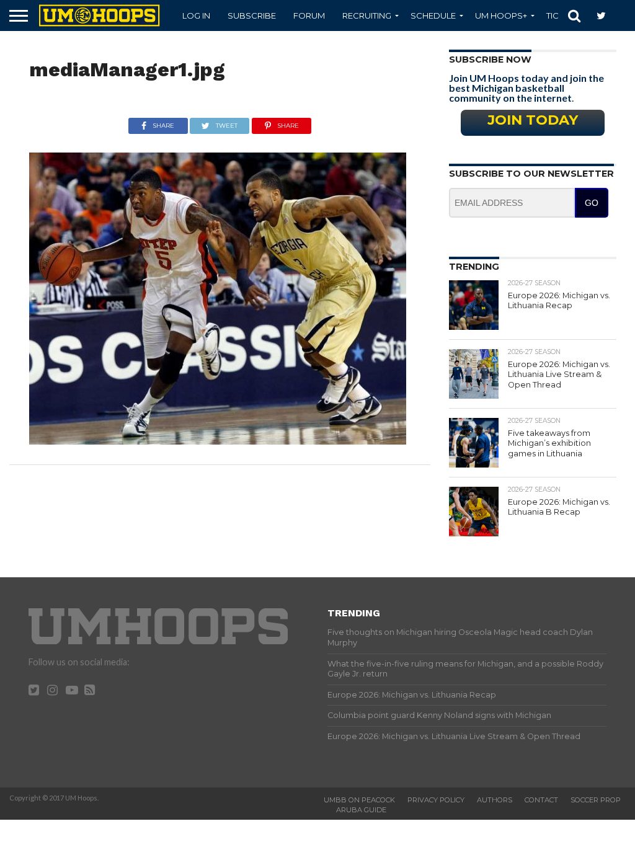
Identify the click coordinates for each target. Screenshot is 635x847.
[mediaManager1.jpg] (217, 440)
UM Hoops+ (501, 15)
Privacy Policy (435, 800)
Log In (196, 15)
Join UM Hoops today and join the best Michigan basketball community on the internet (526, 88)
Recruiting (366, 15)
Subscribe (252, 15)
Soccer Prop (596, 800)
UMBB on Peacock (359, 800)
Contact (541, 800)
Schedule (433, 15)
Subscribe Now (490, 59)
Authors (494, 800)
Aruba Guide (361, 809)
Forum (309, 15)
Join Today (532, 119)
